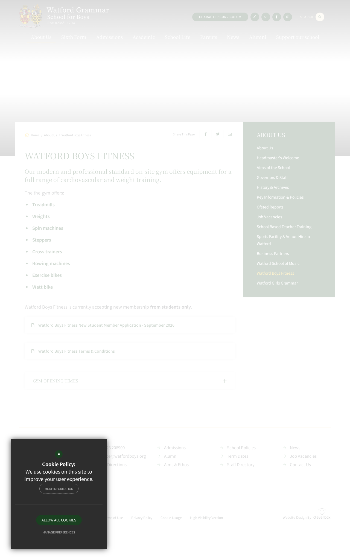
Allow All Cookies (59, 520)
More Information (59, 488)
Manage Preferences (58, 532)
